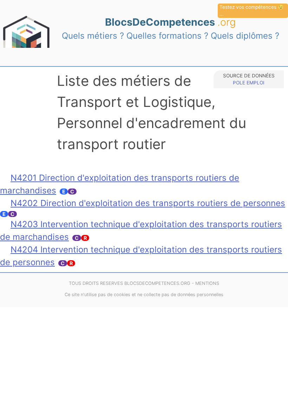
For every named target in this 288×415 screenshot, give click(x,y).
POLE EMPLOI (248, 82)
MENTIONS (207, 283)
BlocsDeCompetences (170, 22)
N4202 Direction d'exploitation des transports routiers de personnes (148, 203)
